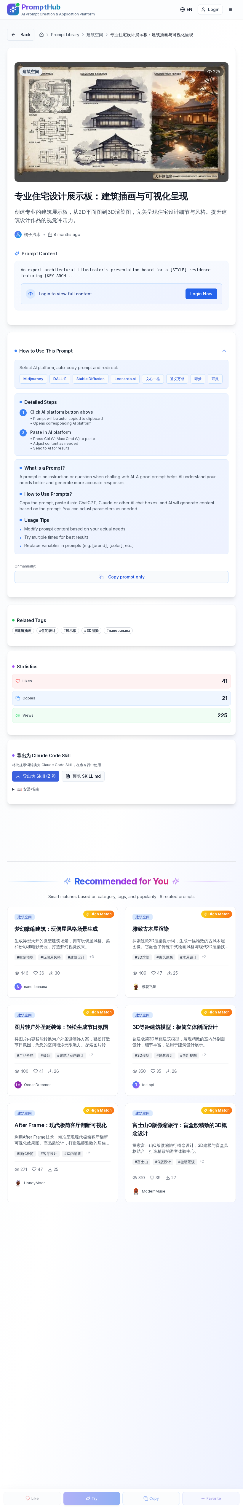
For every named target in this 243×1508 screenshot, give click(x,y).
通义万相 (177, 379)
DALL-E (59, 379)
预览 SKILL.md (87, 776)
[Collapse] (224, 351)
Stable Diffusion (90, 379)
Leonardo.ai (125, 379)
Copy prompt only (126, 576)
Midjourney (33, 379)
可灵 (215, 379)
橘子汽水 (32, 234)
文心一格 (153, 379)
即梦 (198, 379)
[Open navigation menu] (230, 9)
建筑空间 (95, 34)
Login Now (201, 293)
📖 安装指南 (28, 789)
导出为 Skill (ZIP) (39, 776)
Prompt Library (65, 34)
